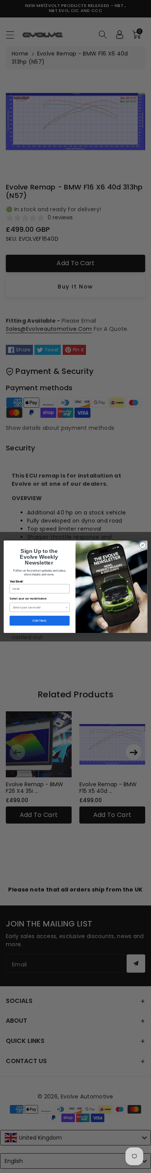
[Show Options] (66, 607)
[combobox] (39, 607)
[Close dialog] (142, 545)
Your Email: (17, 581)
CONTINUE (39, 620)
